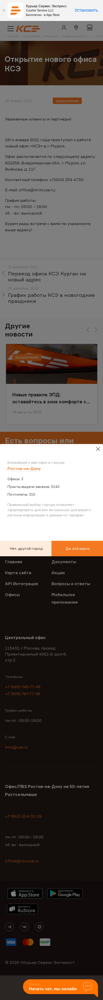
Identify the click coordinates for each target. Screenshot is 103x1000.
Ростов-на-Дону (24, 468)
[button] (60, 988)
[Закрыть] (3, 10)
